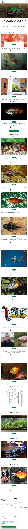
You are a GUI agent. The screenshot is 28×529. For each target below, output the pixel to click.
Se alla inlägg (14, 136)
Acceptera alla (8, 526)
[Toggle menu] (26, 1)
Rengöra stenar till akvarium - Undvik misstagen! (20, 501)
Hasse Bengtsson (3, 513)
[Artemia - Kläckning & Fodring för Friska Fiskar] (14, 40)
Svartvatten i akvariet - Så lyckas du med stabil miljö (20, 507)
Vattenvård (14, 296)
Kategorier (16, 512)
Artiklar (15, 498)
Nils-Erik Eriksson (3, 516)
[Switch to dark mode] (24, 1)
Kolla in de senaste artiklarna (14, 130)
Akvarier (14, 96)
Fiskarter (14, 184)
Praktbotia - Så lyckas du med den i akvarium (19, 504)
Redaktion (2, 512)
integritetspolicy (3, 523)
